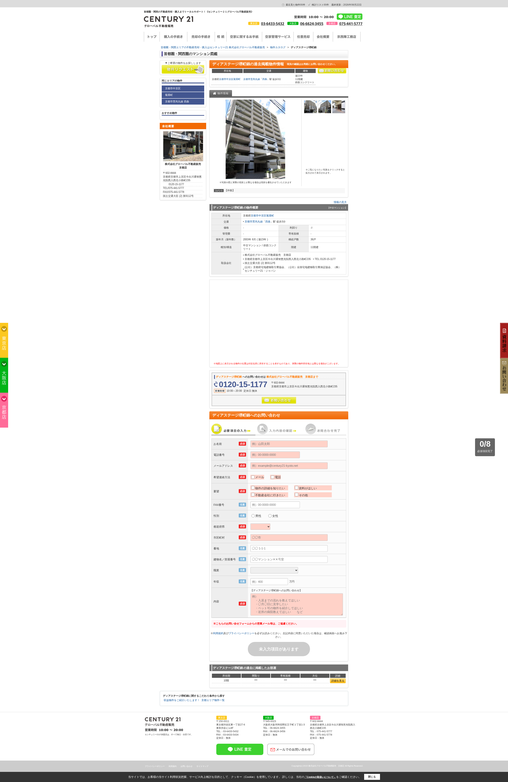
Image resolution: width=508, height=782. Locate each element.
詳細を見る (337, 680)
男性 (258, 515)
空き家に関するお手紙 (244, 37)
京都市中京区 (226, 79)
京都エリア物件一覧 (213, 700)
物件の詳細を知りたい (270, 488)
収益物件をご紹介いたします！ (182, 700)
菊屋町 (237, 79)
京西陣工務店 (346, 37)
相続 (220, 37)
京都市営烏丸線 (251, 79)
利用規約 (218, 633)
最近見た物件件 (295, 4)
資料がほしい (308, 488)
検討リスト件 (320, 4)
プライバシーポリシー (241, 633)
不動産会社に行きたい (270, 495)
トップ (152, 37)
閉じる (372, 776)
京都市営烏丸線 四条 (177, 101)
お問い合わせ (186, 766)
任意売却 (303, 37)
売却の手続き (201, 37)
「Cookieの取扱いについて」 (320, 777)
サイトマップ (202, 766)
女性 (275, 515)
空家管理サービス (277, 37)
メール (259, 477)
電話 (278, 477)
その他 (303, 495)
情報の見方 (340, 202)
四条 (264, 79)
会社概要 (323, 37)
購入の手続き (173, 37)
